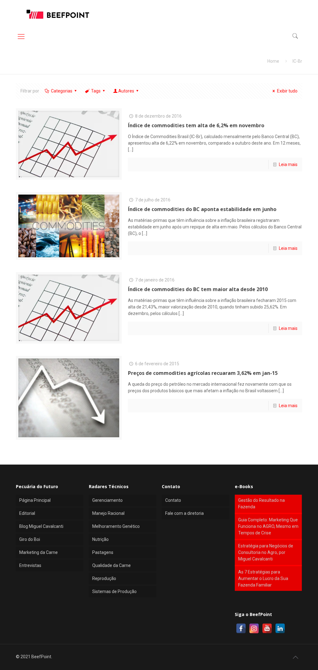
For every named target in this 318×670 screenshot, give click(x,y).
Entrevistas (30, 565)
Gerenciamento (107, 500)
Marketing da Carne (38, 552)
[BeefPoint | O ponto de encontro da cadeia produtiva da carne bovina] (57, 14)
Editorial (27, 513)
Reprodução (104, 578)
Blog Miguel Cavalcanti (41, 526)
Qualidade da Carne (111, 565)
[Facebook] (241, 628)
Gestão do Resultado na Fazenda (261, 503)
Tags (96, 90)
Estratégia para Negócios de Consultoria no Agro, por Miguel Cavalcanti (265, 552)
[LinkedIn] (280, 628)
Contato (173, 500)
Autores (126, 90)
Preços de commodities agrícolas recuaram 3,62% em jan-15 (203, 373)
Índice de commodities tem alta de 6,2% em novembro (196, 125)
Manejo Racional (108, 513)
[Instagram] (254, 628)
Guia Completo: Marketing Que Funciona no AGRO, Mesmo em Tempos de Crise (268, 526)
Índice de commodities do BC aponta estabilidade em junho (202, 209)
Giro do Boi (29, 539)
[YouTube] (267, 628)
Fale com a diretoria (184, 513)
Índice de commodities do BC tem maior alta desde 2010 (198, 289)
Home (273, 61)
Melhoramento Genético (116, 526)
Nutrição (100, 539)
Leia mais (288, 164)
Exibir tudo (287, 90)
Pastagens (102, 552)
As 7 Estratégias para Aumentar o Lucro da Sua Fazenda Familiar (263, 578)
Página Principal (35, 500)
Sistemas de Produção (114, 591)
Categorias (61, 90)
